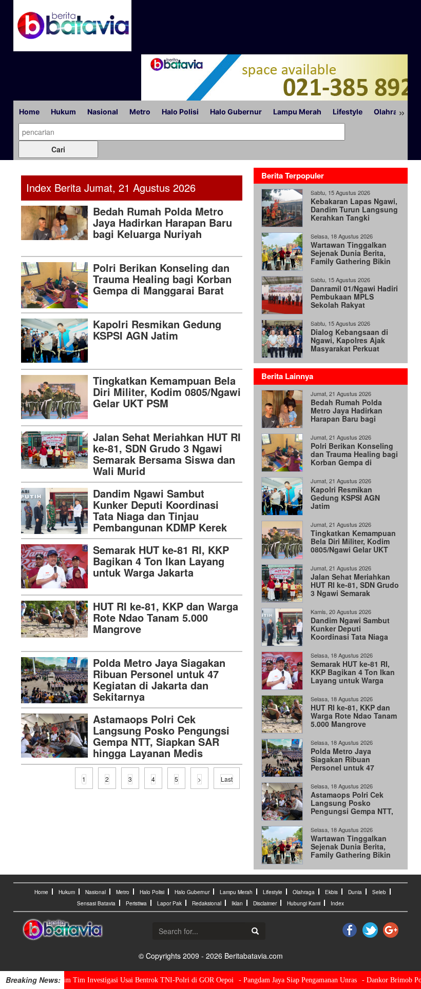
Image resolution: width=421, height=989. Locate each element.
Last (227, 779)
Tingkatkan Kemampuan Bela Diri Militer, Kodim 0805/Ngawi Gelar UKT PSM (167, 391)
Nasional (102, 111)
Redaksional (206, 903)
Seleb (379, 892)
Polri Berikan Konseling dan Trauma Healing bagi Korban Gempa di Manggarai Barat (162, 279)
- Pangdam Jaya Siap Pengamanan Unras (280, 980)
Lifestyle (347, 111)
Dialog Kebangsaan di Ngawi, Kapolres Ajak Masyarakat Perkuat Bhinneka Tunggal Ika (349, 344)
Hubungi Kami (303, 903)
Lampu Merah (297, 111)
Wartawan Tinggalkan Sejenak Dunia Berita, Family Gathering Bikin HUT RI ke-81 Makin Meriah (351, 261)
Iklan (237, 903)
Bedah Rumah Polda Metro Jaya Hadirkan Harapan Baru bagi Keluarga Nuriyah (162, 222)
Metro (139, 111)
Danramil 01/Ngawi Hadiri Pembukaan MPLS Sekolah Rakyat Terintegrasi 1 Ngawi (354, 300)
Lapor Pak (169, 903)
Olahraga (390, 111)
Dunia (355, 892)
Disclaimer (265, 903)
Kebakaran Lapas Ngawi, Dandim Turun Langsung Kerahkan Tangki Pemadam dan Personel (354, 213)
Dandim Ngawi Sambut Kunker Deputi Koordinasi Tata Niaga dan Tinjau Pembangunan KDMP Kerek (160, 510)
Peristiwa (136, 903)
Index (337, 903)
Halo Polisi (180, 111)
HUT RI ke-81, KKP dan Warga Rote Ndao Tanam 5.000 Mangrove (165, 617)
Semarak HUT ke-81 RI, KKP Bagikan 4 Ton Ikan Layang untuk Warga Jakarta (161, 561)
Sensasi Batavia (96, 903)
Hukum (63, 111)
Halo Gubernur (236, 111)
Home (29, 111)
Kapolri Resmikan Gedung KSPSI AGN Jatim (157, 330)
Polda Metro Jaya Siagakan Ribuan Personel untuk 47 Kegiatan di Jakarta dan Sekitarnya (159, 679)
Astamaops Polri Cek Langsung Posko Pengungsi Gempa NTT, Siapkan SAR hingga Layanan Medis (161, 735)
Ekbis (331, 892)
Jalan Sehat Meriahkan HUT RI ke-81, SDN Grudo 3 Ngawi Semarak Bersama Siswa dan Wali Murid (167, 453)
